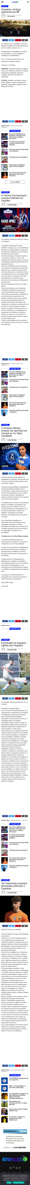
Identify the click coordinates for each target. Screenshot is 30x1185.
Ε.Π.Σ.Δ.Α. (20, 1172)
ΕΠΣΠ (12, 1070)
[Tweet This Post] (11, 40)
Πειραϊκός (4, 127)
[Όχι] (28, 1179)
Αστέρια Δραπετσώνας (16, 125)
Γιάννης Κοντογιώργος (17, 363)
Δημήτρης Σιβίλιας (16, 820)
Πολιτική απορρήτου (18, 1182)
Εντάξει (9, 1182)
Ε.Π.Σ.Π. (14, 1172)
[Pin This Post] (18, 40)
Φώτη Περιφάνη (11, 16)
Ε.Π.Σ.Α (9, 1172)
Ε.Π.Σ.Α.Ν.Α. (26, 1172)
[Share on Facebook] (5, 40)
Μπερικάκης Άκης (19, 1070)
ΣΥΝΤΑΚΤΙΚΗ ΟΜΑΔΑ (12, 205)
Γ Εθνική (4, 1172)
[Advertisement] (15, 104)
